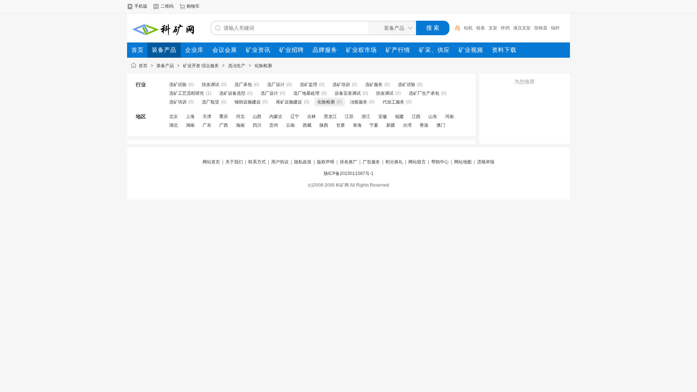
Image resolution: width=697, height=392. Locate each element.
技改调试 (210, 84)
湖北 (173, 125)
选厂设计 (276, 84)
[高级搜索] (454, 28)
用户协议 (280, 161)
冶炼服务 (358, 102)
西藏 (307, 125)
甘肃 (340, 125)
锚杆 (555, 27)
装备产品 (165, 65)
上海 (190, 116)
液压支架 (522, 27)
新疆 (390, 125)
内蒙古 (275, 116)
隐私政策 (302, 161)
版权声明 (325, 161)
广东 (207, 125)
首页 (143, 65)
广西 (223, 125)
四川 (257, 125)
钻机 (468, 27)
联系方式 (257, 161)
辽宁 (294, 116)
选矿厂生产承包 (424, 93)
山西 (257, 116)
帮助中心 (440, 161)
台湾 (407, 125)
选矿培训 (341, 84)
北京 (173, 116)
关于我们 (234, 161)
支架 (493, 27)
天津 (207, 116)
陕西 (323, 125)
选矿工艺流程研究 (186, 93)
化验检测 (263, 65)
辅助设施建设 (248, 102)
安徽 (382, 116)
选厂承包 (243, 84)
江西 (416, 116)
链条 (480, 27)
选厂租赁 (210, 102)
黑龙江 (330, 116)
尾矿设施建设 (289, 102)
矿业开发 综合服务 (201, 65)
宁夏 (374, 125)
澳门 (440, 125)
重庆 (223, 116)
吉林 (311, 116)
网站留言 (417, 161)
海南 (240, 125)
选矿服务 (374, 84)
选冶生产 (236, 65)
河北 (240, 116)
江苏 (349, 116)
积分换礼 (394, 161)
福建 (399, 116)
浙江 (366, 116)
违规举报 (485, 161)
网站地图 (463, 161)
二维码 (167, 6)
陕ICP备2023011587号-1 (349, 173)
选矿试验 (178, 84)
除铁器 (540, 27)
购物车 (193, 6)
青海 (357, 125)
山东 (432, 116)
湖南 (190, 125)
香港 (424, 125)
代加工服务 (393, 102)
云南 (290, 125)
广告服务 (371, 161)
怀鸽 (505, 27)
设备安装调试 (348, 93)
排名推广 (348, 161)
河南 (449, 116)
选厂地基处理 (306, 93)
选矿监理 (308, 84)
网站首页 (211, 161)
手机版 (140, 6)
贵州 (273, 125)
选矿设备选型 (232, 93)
